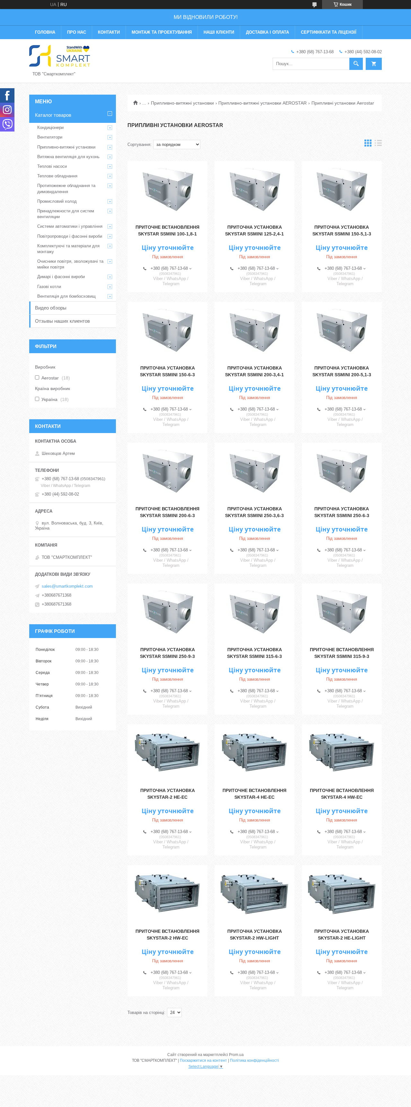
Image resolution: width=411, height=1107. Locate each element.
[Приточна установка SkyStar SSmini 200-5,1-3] (342, 331)
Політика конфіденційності (254, 1060)
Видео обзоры (50, 308)
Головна (45, 32)
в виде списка (378, 144)
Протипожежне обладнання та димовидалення (66, 188)
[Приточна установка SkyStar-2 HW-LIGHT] (254, 894)
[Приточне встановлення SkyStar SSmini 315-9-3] (342, 612)
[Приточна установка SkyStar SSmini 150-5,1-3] (342, 190)
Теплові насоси (52, 166)
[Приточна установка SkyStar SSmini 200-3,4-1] (254, 331)
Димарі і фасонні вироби (61, 276)
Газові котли (49, 286)
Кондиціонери (50, 127)
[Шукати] (356, 64)
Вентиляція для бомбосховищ (66, 296)
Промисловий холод (57, 201)
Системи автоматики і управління (69, 226)
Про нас (76, 32)
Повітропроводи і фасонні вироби (69, 236)
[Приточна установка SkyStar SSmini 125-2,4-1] (254, 190)
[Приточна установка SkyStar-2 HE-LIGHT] (342, 894)
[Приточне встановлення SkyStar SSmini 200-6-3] (167, 471)
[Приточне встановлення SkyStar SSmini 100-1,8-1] (167, 190)
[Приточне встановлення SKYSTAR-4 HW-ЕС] (342, 753)
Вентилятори (49, 137)
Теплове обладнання (57, 176)
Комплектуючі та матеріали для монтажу (68, 248)
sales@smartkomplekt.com (67, 586)
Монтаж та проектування (162, 32)
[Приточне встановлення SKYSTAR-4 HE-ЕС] (254, 753)
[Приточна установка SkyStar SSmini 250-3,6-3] (254, 471)
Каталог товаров (53, 115)
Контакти (109, 32)
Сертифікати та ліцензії (328, 32)
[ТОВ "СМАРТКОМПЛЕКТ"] (59, 55)
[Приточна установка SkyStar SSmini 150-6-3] (167, 331)
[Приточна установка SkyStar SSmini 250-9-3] (167, 612)
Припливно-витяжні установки (182, 103)
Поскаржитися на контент (203, 1060)
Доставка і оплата (267, 32)
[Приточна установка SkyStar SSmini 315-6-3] (254, 612)
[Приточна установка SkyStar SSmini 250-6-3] (342, 471)
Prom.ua (236, 1054)
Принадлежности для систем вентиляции (65, 214)
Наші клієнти (219, 32)
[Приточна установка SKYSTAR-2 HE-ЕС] (167, 753)
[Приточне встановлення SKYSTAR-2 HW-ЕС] (167, 894)
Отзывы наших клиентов (62, 321)
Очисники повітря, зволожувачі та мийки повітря (70, 264)
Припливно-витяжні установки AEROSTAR (262, 103)
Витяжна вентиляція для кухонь (68, 156)
